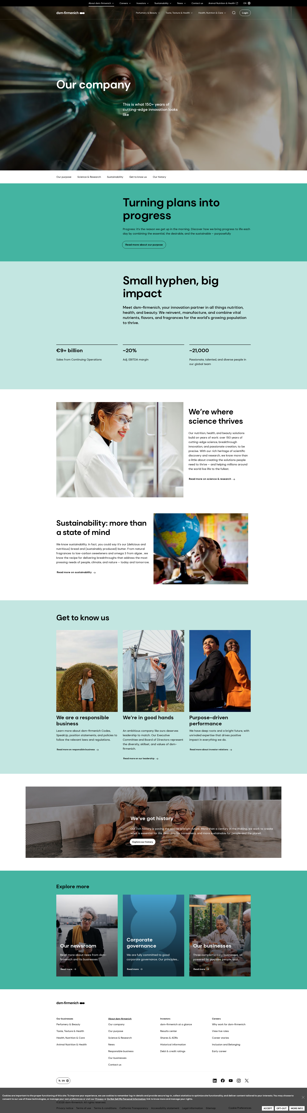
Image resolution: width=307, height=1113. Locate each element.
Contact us (114, 1064)
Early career (219, 1051)
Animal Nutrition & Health (71, 1044)
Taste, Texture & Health (70, 1031)
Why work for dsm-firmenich (228, 1024)
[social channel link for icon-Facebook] (223, 1081)
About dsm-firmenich (120, 1018)
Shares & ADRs (169, 1037)
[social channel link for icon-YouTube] (231, 1081)
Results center (168, 1031)
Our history (159, 177)
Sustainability (115, 177)
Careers (216, 1018)
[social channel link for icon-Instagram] (239, 1081)
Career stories (220, 1037)
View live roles (220, 1031)
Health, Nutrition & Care (70, 1037)
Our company (116, 1024)
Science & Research (89, 177)
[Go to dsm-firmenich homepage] (70, 12)
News (111, 1044)
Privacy (99, 1098)
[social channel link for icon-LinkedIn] (215, 1081)
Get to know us (138, 177)
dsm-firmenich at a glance (176, 1024)
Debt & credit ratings (172, 1051)
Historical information (173, 1044)
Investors (165, 1018)
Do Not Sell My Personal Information (126, 1098)
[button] (234, 13)
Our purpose (63, 177)
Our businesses (64, 1018)
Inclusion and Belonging (226, 1044)
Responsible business (121, 1051)
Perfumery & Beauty (68, 1024)
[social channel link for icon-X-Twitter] (247, 1081)
